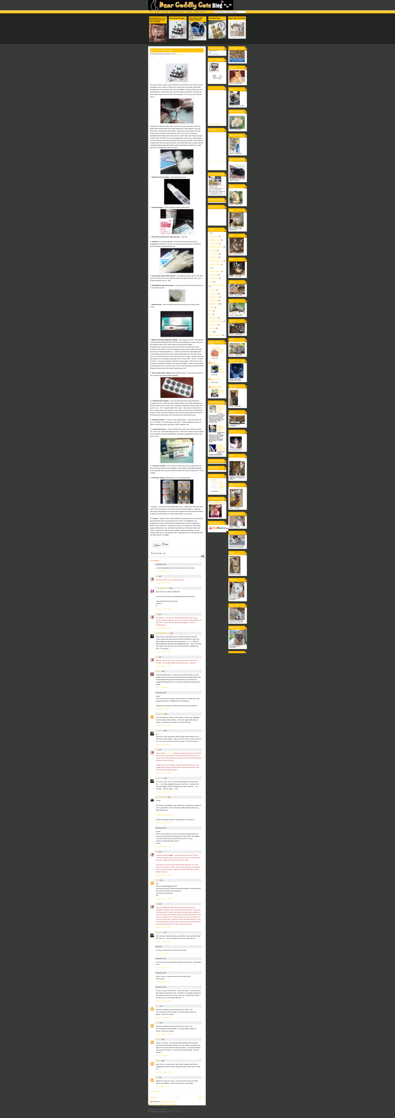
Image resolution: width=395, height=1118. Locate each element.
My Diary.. (214, 480)
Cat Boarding (213, 250)
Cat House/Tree (213, 257)
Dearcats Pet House (200, 11)
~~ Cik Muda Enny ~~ (162, 588)
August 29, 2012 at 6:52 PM (163, 982)
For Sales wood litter (215, 271)
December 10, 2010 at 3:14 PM (163, 628)
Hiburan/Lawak (213, 275)
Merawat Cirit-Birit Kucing (221, 351)
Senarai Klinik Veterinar (177, 11)
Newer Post (152, 1097)
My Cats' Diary (213, 300)
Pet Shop (211, 307)
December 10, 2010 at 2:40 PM (163, 609)
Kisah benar (212, 290)
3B (209, 233)
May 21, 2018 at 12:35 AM (162, 1086)
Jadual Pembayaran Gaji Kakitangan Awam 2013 (222, 485)
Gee (157, 576)
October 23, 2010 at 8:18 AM (163, 571)
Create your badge (213, 54)
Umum (211, 332)
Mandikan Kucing (214, 297)
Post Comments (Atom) (168, 1101)
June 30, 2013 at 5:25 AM (162, 1055)
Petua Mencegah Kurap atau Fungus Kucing (220, 428)
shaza (157, 1006)
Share (152, 56)
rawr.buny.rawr (215, 379)
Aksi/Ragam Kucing (215, 240)
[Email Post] (164, 553)
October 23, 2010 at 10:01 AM (163, 583)
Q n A (210, 314)
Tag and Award (213, 325)
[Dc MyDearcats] (209, 52)
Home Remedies (214, 278)
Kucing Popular (213, 293)
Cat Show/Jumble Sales (216, 261)
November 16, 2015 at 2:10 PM (163, 1072)
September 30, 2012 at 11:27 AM (164, 1017)
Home (151, 11)
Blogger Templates (183, 1111)
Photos (211, 311)
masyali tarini (160, 730)
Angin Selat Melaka (161, 797)
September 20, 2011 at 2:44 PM (163, 725)
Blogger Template (169, 1109)
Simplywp (159, 1109)
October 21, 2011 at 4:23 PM (163, 792)
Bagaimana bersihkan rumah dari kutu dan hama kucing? (220, 409)
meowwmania (215, 348)
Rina (157, 1077)
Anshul (178, 1109)
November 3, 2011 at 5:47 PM (163, 846)
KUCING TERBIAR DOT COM (216, 387)
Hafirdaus (158, 671)
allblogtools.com (172, 1111)
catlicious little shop (215, 264)
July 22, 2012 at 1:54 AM (162, 953)
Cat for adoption (213, 254)
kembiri (211, 282)
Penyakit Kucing (214, 304)
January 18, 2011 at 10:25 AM (163, 651)
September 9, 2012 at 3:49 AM (163, 1001)
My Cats (157, 11)
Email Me (189, 11)
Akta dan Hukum (214, 243)
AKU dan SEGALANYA (215, 363)
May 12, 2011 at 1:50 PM (162, 687)
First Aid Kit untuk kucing (161, 50)
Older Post (201, 1097)
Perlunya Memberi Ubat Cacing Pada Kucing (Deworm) (221, 447)
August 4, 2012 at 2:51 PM (162, 967)
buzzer (158, 880)
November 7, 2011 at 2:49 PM (163, 898)
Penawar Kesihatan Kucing (164, 815)
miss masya (169, 753)
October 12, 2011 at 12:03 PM (163, 773)
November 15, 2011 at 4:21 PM (163, 941)
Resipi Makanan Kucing (216, 321)
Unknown (158, 1039)
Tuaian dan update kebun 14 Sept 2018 (222, 369)
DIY (210, 268)
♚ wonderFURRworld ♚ (163, 633)
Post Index (165, 11)
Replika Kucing (213, 318)
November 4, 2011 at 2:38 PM (163, 875)
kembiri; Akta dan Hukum (216, 285)
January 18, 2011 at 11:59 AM (163, 666)
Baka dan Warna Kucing (216, 247)
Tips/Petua (179, 54)
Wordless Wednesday (215, 335)
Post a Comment (155, 1091)
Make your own (221, 470)
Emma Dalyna (160, 714)
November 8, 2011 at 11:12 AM (163, 927)
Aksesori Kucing (214, 236)
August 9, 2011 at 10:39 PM (163, 708)
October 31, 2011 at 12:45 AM (163, 822)
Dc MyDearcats (213, 50)
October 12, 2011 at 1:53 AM (163, 744)
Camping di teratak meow (221, 391)
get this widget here (214, 124)
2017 (212, 380)
